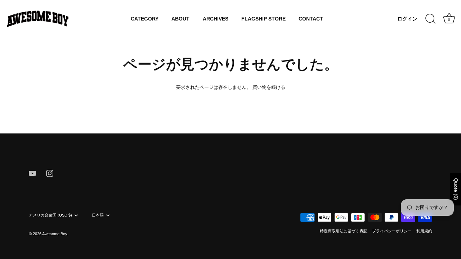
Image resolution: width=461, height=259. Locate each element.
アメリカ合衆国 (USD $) (50, 215)
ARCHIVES (215, 19)
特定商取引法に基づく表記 (343, 231)
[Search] (430, 19)
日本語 (98, 215)
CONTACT (311, 19)
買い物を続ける (268, 87)
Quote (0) (456, 189)
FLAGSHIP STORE (263, 19)
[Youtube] (32, 173)
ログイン (407, 19)
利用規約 (424, 231)
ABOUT (180, 19)
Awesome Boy (54, 234)
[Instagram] (49, 173)
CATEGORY (144, 19)
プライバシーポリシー (392, 231)
